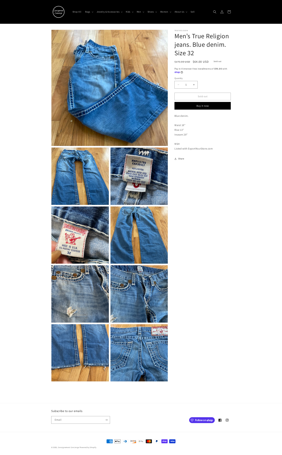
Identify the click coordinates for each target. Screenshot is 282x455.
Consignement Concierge (68, 447)
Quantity (178, 78)
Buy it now (202, 105)
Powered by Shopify (88, 447)
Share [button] (181, 158)
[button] (88, 11)
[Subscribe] (106, 420)
